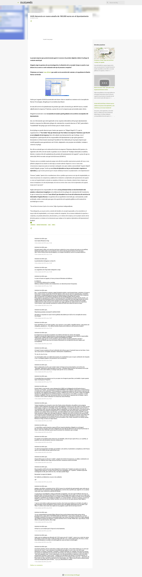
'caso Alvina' (47, 72)
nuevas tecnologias (42, 224)
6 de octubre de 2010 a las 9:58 (43, 542)
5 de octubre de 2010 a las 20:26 (43, 442)
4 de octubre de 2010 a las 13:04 (43, 286)
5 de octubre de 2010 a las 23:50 (43, 522)
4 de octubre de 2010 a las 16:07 (43, 360)
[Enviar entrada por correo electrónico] (31, 223)
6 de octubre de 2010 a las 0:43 (43, 530)
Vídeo (53, 224)
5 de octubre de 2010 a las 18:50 (43, 420)
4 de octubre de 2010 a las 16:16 (43, 372)
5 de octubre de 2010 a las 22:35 (43, 462)
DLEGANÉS (26, 2)
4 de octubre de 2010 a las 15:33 (43, 328)
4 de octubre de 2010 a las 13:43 (43, 305)
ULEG (49, 224)
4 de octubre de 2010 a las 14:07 (43, 318)
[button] (31, 21)
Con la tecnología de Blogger (72, 575)
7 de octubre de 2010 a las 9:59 (43, 561)
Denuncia (33, 224)
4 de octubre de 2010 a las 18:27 (43, 398)
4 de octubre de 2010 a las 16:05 (43, 343)
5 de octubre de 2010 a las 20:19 (43, 432)
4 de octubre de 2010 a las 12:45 (43, 263)
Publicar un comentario (36, 565)
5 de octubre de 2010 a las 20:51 (43, 452)
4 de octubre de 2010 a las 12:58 (43, 272)
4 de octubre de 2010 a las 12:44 (43, 254)
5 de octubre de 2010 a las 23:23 (43, 508)
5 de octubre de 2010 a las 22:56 (43, 482)
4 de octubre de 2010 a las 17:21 (43, 382)
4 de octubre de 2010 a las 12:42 (43, 243)
